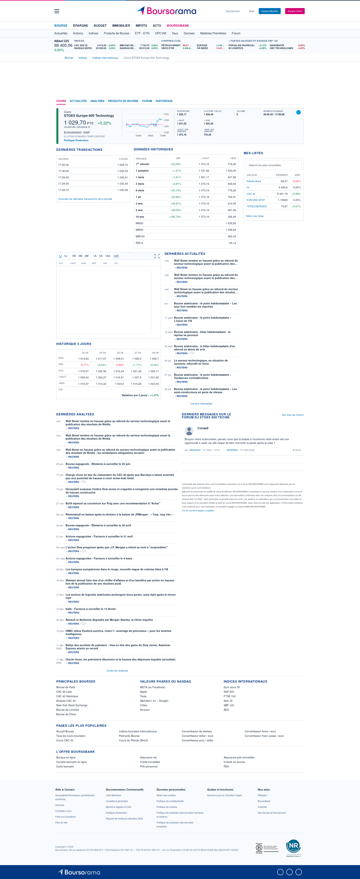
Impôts (141, 25)
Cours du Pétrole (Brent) (133, 740)
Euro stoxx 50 (232, 687)
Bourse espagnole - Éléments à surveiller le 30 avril (98, 525)
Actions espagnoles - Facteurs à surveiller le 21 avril (99, 536)
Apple (143, 691)
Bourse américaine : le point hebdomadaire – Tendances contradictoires (202, 376)
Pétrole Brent (254, 181)
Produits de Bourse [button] (116, 33)
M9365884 (195, 449)
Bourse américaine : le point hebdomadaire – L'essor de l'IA (202, 319)
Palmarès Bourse (129, 736)
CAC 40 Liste (64, 691)
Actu (157, 25)
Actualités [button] (61, 33)
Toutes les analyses (117, 670)
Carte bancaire (65, 766)
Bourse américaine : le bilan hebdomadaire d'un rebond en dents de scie (204, 347)
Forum (236, 33)
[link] (59, 805)
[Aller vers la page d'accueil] (178, 11)
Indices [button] (93, 33)
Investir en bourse (234, 762)
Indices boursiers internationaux (138, 731)
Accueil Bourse (65, 731)
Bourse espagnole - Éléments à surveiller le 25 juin (98, 464)
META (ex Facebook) (152, 687)
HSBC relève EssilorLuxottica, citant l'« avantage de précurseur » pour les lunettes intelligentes (118, 632)
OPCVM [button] (160, 33)
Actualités (78, 101)
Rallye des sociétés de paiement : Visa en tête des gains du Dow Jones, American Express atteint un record (118, 646)
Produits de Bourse (123, 101)
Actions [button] (78, 33)
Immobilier (121, 25)
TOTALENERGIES (257, 206)
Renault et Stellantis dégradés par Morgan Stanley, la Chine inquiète (109, 620)
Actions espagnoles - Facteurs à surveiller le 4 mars (99, 558)
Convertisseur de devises (197, 731)
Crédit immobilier (150, 762)
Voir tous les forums (293, 414)
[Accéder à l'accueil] (57, 57)
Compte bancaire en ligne (71, 762)
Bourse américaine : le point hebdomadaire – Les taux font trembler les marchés (205, 305)
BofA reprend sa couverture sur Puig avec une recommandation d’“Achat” (113, 503)
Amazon (145, 709)
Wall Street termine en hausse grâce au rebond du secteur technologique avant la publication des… (206, 262)
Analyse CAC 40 (66, 700)
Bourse (61, 25)
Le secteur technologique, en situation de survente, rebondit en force (201, 362)
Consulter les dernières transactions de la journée (85, 198)
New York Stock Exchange (71, 705)
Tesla (143, 696)
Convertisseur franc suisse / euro (264, 736)
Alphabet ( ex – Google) (154, 700)
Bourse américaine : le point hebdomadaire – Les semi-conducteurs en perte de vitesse (205, 390)
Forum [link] (147, 101)
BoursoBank (178, 25)
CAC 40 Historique (67, 696)
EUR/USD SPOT (256, 200)
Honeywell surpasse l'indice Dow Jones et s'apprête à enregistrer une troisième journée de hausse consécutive (122, 490)
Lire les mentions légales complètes (198, 510)
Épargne (80, 25)
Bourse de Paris (65, 687)
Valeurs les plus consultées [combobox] (265, 165)
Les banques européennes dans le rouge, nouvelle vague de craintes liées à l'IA (117, 569)
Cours (61, 101)
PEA (226, 766)
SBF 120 (229, 705)
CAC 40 (251, 193)
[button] (56, 11)
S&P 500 (229, 691)
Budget (100, 25)
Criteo (143, 705)
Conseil (202, 428)
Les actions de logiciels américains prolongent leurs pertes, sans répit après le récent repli (121, 596)
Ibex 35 (228, 700)
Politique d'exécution (76, 140)
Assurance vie (148, 757)
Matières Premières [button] (213, 33)
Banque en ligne (66, 757)
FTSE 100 (230, 696)
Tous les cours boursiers (70, 736)
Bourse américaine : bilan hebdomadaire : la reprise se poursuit (202, 333)
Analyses (97, 101)
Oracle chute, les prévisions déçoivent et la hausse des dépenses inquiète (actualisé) (121, 659)
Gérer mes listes (255, 216)
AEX (226, 709)
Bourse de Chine (66, 714)
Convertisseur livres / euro (260, 731)
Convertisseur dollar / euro (197, 736)
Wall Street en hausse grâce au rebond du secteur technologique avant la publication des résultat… (206, 290)
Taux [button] (175, 33)
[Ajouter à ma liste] (299, 112)
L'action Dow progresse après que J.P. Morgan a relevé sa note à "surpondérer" (117, 547)
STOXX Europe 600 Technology (89, 115)
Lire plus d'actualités (201, 403)
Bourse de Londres (67, 709)
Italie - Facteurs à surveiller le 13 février (91, 609)
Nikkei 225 (61, 41)
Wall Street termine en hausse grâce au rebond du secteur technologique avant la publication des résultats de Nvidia (118, 422)
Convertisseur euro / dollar (197, 740)
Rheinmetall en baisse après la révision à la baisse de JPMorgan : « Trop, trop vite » (119, 514)
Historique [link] (164, 101)
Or (248, 187)
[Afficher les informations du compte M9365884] (189, 430)
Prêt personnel (149, 766)
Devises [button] (189, 33)
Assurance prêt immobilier (239, 757)
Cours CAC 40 (64, 740)
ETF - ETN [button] (142, 33)
